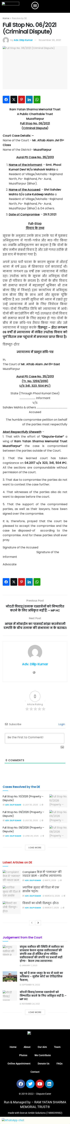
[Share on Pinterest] (21, 99)
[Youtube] (40, 1084)
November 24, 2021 (30, 1004)
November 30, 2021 (50, 40)
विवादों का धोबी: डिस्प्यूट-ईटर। (40, 903)
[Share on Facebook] (6, 99)
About (27, 1047)
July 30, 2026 (31, 804)
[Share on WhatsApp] (37, 99)
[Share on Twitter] (13, 99)
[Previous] (31, 922)
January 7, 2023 (29, 965)
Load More (35, 847)
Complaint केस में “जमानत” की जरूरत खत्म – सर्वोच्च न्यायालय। (42, 874)
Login (61, 724)
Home (6, 18)
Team (57, 1047)
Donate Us (43, 1063)
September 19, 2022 (30, 984)
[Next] (38, 922)
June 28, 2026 (32, 836)
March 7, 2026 (51, 907)
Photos (23, 1055)
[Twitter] (30, 1084)
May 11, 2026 (50, 880)
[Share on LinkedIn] (29, 99)
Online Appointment (19, 1063)
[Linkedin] (49, 1084)
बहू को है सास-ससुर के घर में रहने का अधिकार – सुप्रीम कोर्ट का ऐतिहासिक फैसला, (41, 976)
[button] (35, 5)
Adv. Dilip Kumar (23, 40)
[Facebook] (21, 1084)
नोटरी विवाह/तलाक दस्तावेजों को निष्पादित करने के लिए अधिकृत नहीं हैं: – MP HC (43, 995)
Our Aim (42, 1047)
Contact (35, 1071)
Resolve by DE (19, 18)
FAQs (59, 1063)
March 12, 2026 (52, 896)
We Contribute (42, 1055)
